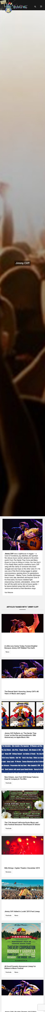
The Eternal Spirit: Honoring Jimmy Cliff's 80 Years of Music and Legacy (21, 693)
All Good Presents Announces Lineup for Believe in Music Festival (20, 967)
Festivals (8, 783)
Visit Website (9, 592)
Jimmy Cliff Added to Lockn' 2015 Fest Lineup (22, 911)
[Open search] (35, 7)
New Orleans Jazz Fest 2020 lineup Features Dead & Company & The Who (21, 778)
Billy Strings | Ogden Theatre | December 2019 (22, 868)
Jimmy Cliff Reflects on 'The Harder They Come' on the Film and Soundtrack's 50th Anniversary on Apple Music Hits (20, 735)
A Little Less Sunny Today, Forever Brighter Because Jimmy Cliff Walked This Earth (20, 647)
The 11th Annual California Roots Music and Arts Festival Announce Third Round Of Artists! (22, 824)
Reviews (8, 872)
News (7, 652)
